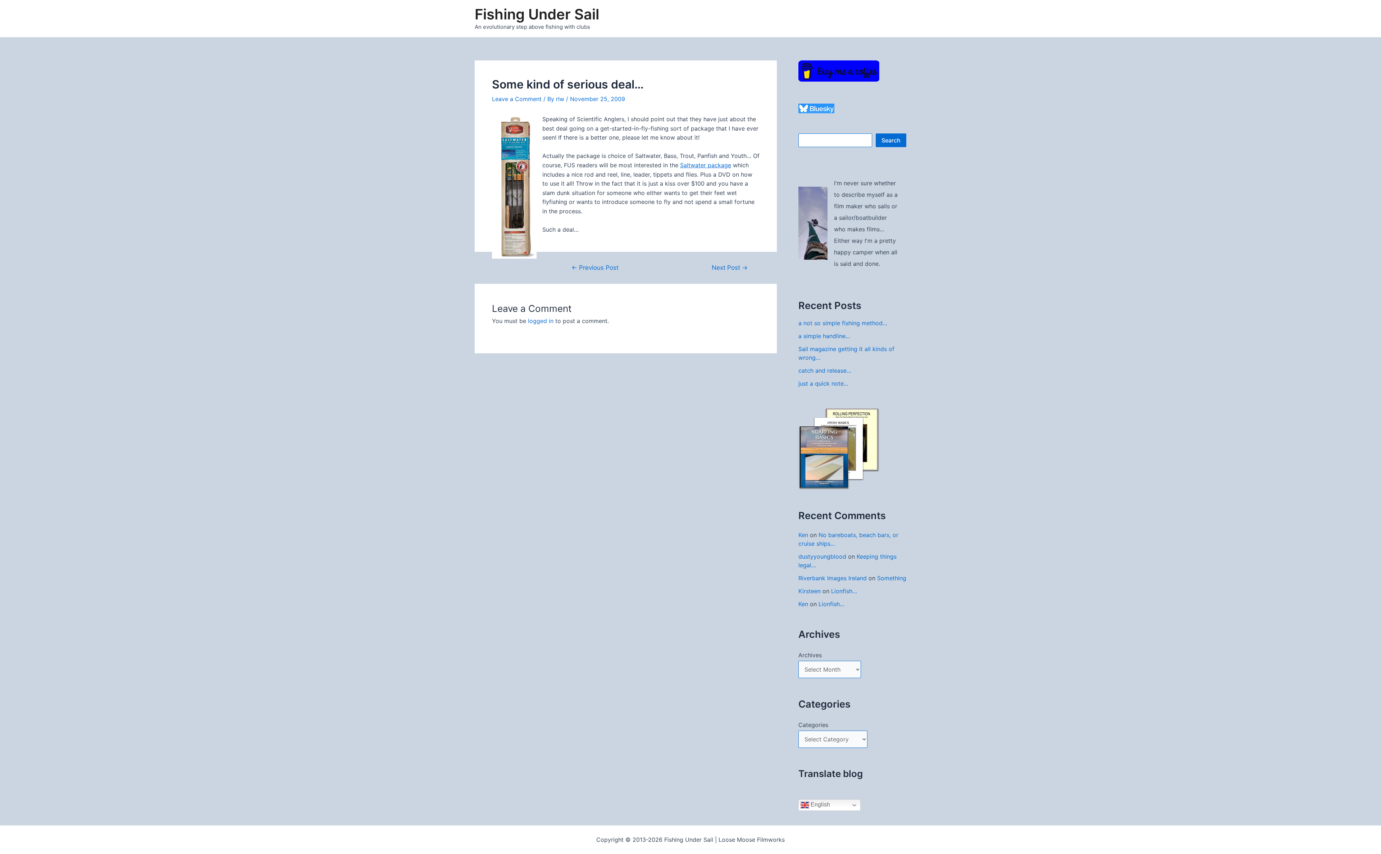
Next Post (730, 267)
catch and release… (824, 370)
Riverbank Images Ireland (832, 578)
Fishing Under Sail (537, 14)
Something (891, 578)
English (819, 804)
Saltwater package (705, 165)
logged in (540, 320)
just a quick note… (823, 383)
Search (891, 140)
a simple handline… (824, 336)
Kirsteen (809, 591)
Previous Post (595, 267)
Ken (803, 535)
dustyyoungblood (822, 556)
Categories (813, 724)
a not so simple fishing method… (842, 323)
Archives (810, 655)
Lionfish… (844, 591)
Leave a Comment (517, 99)
